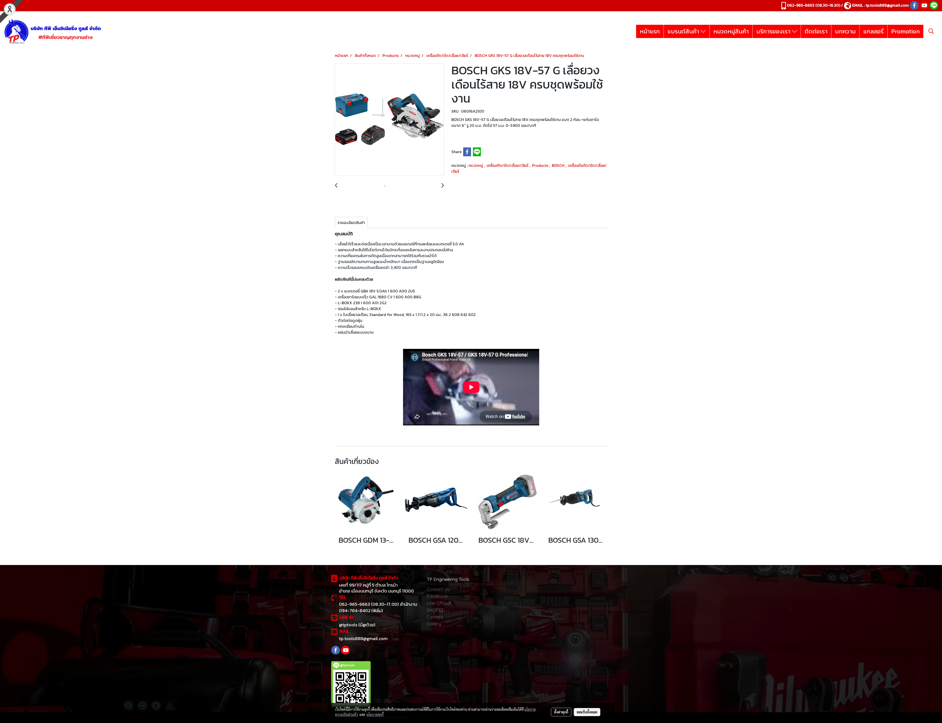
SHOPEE (435, 610)
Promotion (905, 31)
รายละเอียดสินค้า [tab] (351, 222)
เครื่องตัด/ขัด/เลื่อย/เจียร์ (508, 165)
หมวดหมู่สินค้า (731, 31)
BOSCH (558, 165)
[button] (931, 31)
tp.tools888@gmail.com (887, 5)
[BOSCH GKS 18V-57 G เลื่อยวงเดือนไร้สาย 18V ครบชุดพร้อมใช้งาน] (389, 120)
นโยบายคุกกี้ (375, 714)
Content (435, 617)
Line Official (439, 603)
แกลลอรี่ (873, 31)
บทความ (845, 31)
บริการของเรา (774, 31)
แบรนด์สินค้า (684, 31)
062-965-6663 (800, 5)
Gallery (434, 624)
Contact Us (438, 589)
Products (540, 165)
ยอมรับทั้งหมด (587, 712)
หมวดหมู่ (476, 165)
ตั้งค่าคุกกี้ (561, 712)
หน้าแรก (650, 31)
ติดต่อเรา (816, 31)
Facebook (437, 596)
